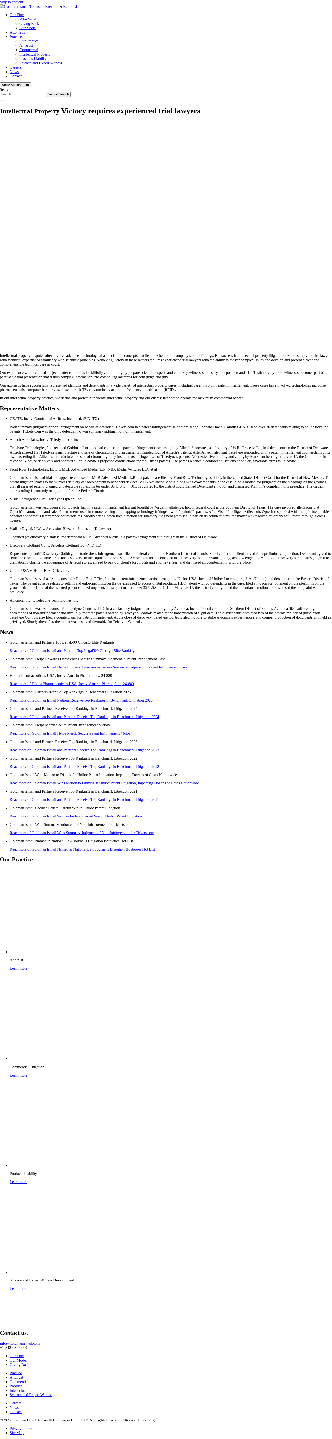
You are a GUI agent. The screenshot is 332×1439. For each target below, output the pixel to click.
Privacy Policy (21, 1428)
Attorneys (17, 32)
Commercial (28, 50)
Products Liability (33, 58)
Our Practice (29, 41)
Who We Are (29, 19)
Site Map (17, 1433)
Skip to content (11, 2)
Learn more (18, 968)
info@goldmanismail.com (20, 1343)
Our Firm (17, 15)
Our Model (27, 28)
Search (5, 89)
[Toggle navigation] (2, 100)
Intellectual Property (34, 54)
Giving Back (29, 23)
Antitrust (26, 45)
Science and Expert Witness (40, 63)
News (14, 72)
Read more (73, 651)
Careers (15, 67)
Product (16, 1386)
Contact (16, 76)
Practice (16, 37)
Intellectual (18, 1390)
